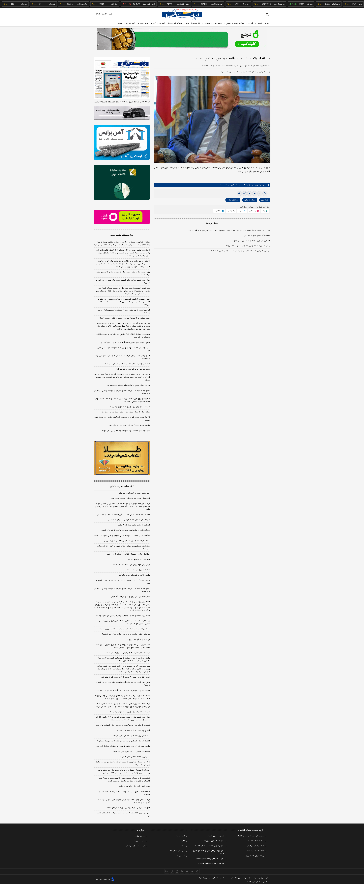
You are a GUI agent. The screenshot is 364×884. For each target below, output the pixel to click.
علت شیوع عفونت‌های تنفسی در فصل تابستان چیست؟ (127, 363)
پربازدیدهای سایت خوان (121, 235)
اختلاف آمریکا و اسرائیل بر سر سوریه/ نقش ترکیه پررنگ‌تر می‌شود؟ (123, 741)
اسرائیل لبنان (233, 200)
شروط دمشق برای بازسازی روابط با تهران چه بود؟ (130, 406)
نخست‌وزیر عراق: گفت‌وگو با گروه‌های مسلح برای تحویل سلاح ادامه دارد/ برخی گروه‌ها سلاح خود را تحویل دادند (123, 646)
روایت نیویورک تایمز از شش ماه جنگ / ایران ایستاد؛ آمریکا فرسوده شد (123, 582)
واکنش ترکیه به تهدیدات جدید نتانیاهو (134, 575)
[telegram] (244, 193)
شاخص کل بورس (255, 4)
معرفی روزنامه (139, 836)
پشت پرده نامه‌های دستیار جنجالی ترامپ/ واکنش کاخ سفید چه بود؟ (122, 615)
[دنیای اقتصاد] (182, 14)
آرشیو (153, 23)
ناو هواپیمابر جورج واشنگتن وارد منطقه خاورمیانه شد (128, 385)
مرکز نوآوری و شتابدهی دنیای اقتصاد (210, 846)
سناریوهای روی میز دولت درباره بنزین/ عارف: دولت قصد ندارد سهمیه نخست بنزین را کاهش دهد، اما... (122, 400)
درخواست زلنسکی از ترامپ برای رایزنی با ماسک (131, 751)
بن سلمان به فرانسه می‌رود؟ (138, 639)
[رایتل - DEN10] (122, 217)
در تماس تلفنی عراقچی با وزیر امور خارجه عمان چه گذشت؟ (126, 634)
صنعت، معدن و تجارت (212, 23)
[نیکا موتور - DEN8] (122, 113)
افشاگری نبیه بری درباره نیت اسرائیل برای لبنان (252, 240)
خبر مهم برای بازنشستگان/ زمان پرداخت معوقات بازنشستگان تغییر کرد (123, 349)
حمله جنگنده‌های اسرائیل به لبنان (257, 235)
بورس (228, 23)
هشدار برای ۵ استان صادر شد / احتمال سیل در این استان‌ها (126, 412)
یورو (337, 4)
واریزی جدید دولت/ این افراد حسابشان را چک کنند (129, 425)
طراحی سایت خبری (104, 879)
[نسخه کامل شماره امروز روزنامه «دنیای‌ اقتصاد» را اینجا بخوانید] (122, 78)
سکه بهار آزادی (59, 4)
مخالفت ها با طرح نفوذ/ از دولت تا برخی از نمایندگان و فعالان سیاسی (124, 793)
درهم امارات (312, 4)
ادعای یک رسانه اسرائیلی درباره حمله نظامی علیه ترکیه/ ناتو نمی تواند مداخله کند (122, 357)
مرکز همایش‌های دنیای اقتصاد (212, 841)
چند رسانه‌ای (142, 23)
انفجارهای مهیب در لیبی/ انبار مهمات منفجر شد (130, 498)
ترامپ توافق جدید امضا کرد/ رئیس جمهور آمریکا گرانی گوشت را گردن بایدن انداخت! (124, 801)
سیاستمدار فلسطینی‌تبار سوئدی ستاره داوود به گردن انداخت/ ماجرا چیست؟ (123, 547)
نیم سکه (28, 4)
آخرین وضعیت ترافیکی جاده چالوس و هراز (132, 730)
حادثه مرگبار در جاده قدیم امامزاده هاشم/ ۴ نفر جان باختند (126, 530)
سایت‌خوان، (258, 185)
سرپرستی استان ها (177, 850)
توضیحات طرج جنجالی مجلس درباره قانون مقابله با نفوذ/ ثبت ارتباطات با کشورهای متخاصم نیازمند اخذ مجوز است (124, 779)
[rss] (182, 871)
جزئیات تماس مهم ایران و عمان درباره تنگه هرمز (130, 596)
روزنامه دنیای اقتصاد (256, 841)
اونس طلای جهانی (125, 4)
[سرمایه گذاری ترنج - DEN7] (182, 39)
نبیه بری (247, 167)
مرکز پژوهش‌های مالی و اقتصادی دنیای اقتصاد (209, 852)
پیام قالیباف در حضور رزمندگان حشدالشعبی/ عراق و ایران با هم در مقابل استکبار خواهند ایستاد (123, 622)
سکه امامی (90, 4)
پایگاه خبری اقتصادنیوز (255, 855)
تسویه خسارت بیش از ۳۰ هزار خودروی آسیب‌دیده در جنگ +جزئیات (123, 690)
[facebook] (260, 193)
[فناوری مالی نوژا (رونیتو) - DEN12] (122, 458)
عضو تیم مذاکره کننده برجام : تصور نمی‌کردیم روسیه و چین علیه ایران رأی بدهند (122, 392)
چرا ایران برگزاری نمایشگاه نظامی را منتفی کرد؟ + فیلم (128, 554)
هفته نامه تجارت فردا (255, 850)
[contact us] (172, 871)
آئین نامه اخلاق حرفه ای (135, 846)
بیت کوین (286, 4)
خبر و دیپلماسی (262, 23)
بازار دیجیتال (195, 23)
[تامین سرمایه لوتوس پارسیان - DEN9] (122, 182)
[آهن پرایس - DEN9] (122, 142)
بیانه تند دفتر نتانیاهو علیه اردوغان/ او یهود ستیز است (128, 652)
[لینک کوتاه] (265, 193)
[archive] (167, 871)
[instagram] (197, 871)
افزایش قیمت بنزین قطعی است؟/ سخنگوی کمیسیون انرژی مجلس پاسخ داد (123, 311)
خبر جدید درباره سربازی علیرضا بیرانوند (134, 493)
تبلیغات (182, 841)
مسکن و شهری (238, 23)
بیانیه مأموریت (139, 841)
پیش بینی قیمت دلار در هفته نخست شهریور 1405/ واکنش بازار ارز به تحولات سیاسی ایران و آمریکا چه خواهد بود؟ (123, 718)
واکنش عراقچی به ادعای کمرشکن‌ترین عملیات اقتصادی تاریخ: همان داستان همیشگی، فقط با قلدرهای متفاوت (123, 659)
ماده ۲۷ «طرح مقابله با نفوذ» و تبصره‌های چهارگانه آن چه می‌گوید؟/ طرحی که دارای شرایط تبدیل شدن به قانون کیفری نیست (122, 697)
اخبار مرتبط (212, 224)
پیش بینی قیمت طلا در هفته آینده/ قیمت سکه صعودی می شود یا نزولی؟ (123, 281)
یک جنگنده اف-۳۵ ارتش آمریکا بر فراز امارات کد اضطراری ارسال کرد (123, 514)
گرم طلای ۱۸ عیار (193, 4)
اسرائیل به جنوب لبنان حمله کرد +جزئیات (133, 525)
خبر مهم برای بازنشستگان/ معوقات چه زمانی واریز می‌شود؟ (126, 430)
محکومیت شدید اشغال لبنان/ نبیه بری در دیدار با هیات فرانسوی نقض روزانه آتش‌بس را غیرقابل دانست (229, 230)
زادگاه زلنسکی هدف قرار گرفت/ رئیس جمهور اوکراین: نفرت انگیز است (122, 535)
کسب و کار (130, 23)
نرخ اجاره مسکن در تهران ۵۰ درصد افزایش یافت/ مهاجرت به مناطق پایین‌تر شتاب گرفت (123, 763)
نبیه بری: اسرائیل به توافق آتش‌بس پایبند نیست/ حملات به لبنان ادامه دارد (240, 251)
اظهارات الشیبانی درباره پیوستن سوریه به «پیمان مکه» (128, 807)
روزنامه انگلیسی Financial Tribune (211, 863)
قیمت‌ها (161, 23)
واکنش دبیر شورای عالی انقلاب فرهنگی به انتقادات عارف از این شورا (123, 746)
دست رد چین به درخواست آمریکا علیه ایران (132, 369)
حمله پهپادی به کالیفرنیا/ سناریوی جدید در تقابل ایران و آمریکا (125, 318)
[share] (177, 871)
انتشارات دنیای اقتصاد (216, 836)
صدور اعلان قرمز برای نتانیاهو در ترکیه (134, 786)
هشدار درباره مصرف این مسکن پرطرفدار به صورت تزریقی (127, 540)
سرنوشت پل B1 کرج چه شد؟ (138, 559)
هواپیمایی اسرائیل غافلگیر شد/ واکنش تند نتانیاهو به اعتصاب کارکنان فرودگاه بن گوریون (123, 336)
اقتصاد (250, 23)
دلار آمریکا (222, 4)
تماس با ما (180, 836)
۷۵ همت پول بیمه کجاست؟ (138, 570)
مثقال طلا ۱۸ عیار (160, 4)
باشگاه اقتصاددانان (174, 23)
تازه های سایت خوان (122, 486)
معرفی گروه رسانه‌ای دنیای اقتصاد (250, 836)
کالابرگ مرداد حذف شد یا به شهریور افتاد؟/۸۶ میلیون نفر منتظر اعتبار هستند (122, 419)
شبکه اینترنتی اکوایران (255, 846)
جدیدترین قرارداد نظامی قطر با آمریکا (135, 756)
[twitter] (254, 193)
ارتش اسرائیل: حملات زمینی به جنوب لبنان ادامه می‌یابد (248, 245)
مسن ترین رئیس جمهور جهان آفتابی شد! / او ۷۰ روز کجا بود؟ (124, 342)
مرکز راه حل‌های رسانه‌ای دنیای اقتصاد (210, 858)
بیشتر (119, 23)
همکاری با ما (180, 855)
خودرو (186, 23)
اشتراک (182, 846)
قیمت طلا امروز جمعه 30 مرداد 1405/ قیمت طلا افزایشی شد (125, 677)
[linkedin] (249, 193)
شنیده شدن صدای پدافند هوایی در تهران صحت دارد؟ (128, 519)
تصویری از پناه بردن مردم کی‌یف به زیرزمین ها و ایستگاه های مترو (123, 725)
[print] (239, 193)
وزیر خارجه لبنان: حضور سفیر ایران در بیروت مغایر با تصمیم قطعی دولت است (123, 273)
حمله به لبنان (249, 200)
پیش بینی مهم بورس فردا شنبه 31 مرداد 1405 (131, 564)
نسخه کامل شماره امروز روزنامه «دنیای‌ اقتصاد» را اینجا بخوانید (122, 102)
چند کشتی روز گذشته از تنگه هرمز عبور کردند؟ (131, 735)
